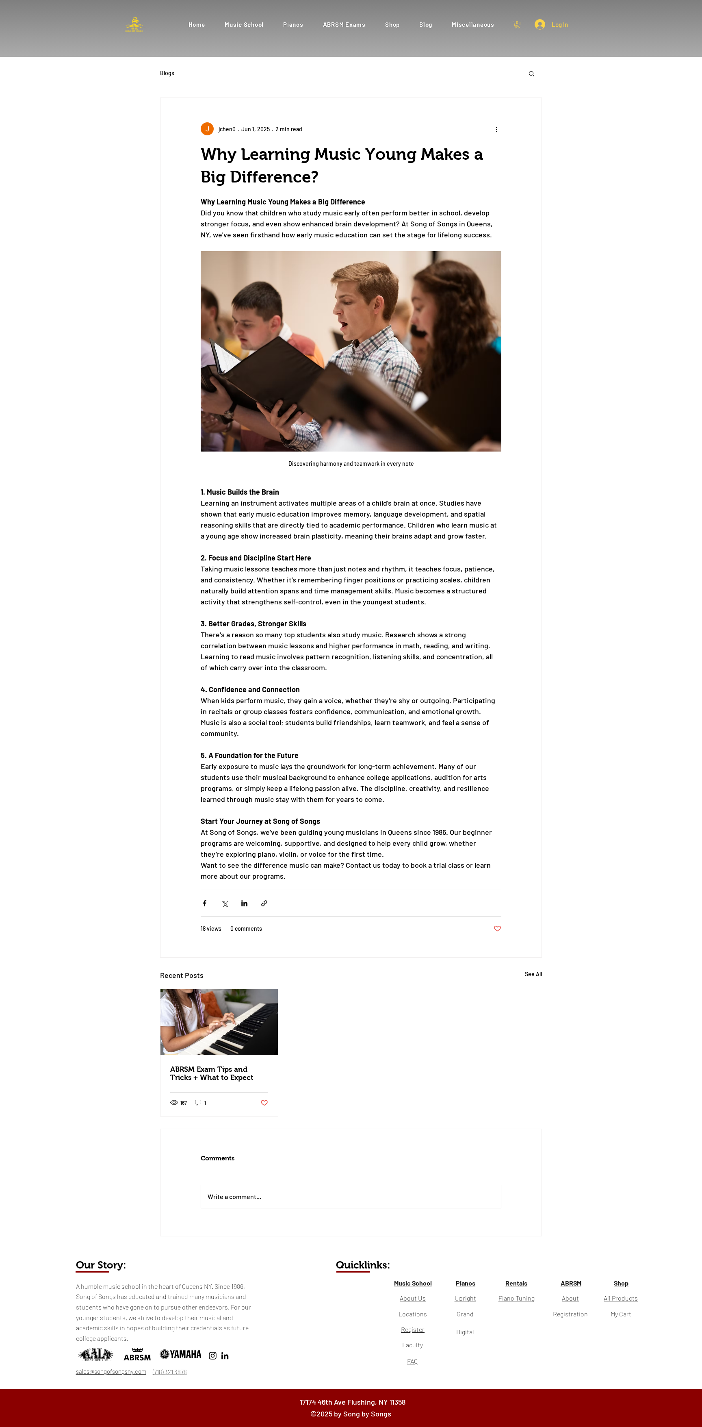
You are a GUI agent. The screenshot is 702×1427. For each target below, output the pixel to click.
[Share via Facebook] (204, 903)
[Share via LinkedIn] (244, 903)
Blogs (167, 73)
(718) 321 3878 (170, 1371)
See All (533, 974)
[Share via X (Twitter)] (224, 903)
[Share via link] (264, 903)
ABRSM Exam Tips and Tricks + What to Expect (212, 1073)
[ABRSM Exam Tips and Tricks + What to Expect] (219, 1022)
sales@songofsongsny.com (111, 1371)
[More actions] (496, 129)
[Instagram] (213, 1356)
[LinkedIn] (225, 1356)
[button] (344, 24)
